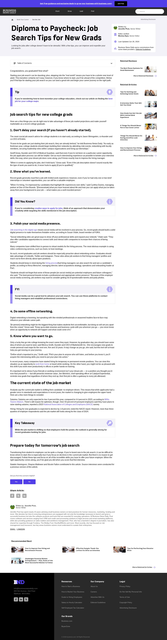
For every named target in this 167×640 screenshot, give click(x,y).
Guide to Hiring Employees (71, 597)
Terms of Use (125, 597)
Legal (122, 581)
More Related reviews (143, 76)
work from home (42, 364)
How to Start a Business (70, 586)
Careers (94, 592)
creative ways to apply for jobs (48, 208)
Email (12, 529)
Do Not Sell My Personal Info (131, 592)
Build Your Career (23, 19)
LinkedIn (21, 529)
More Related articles (143, 156)
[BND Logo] (24, 582)
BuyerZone (65, 626)
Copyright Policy (126, 602)
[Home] (11, 11)
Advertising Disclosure (128, 608)
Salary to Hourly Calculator (71, 602)
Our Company (97, 581)
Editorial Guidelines (143, 49)
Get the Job (36, 19)
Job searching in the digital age (23, 230)
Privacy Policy (125, 586)
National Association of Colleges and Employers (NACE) (68, 404)
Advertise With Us (97, 597)
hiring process (51, 263)
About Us (94, 586)
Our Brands (66, 616)
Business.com (66, 621)
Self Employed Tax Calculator (72, 608)
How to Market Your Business (72, 592)
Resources (66, 581)
